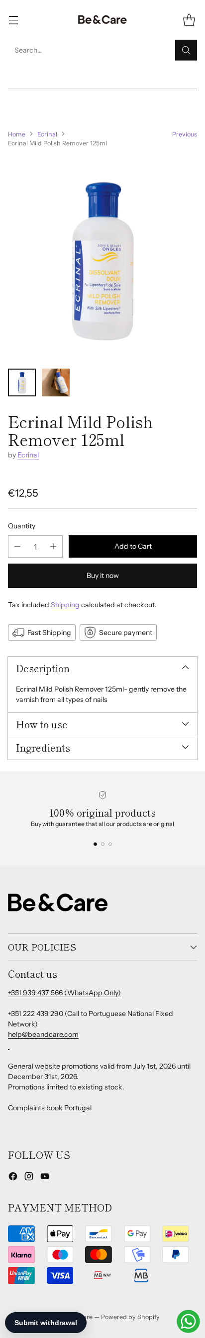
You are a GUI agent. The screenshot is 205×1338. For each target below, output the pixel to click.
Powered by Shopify (130, 1317)
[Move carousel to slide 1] (95, 844)
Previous (184, 134)
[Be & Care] (102, 20)
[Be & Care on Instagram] (29, 1177)
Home (16, 134)
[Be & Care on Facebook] (13, 1177)
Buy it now (103, 575)
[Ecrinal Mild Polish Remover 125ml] (102, 258)
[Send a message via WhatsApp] (188, 1321)
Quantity (21, 525)
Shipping (65, 604)
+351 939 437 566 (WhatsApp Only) (64, 992)
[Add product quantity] (53, 546)
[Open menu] (13, 20)
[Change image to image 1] (22, 382)
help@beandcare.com (43, 1034)
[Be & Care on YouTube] (45, 1177)
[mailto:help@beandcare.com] (8, 1045)
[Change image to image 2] (56, 382)
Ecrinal (47, 134)
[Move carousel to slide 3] (110, 844)
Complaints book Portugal (50, 1107)
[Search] (186, 50)
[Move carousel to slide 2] (102, 844)
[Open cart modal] (189, 20)
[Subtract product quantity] (17, 546)
